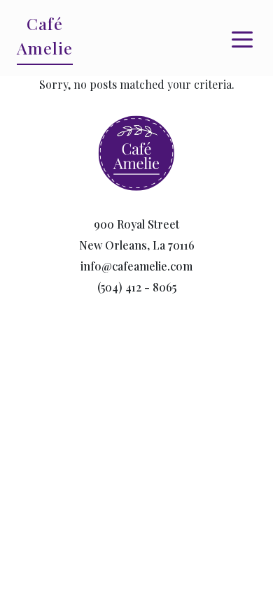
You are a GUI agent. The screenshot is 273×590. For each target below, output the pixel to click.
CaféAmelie (45, 36)
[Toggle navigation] (242, 38)
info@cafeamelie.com (136, 266)
